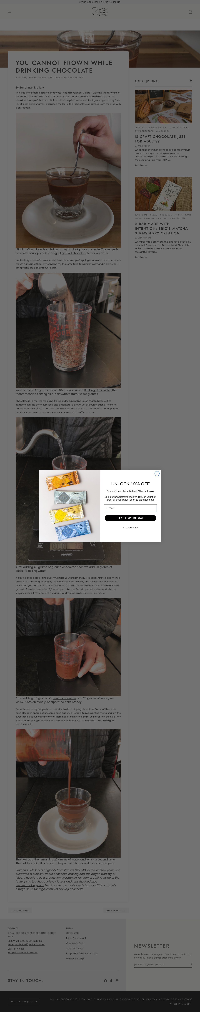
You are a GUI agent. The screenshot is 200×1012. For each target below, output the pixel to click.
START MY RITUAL (130, 518)
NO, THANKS (130, 527)
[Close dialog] (157, 473)
